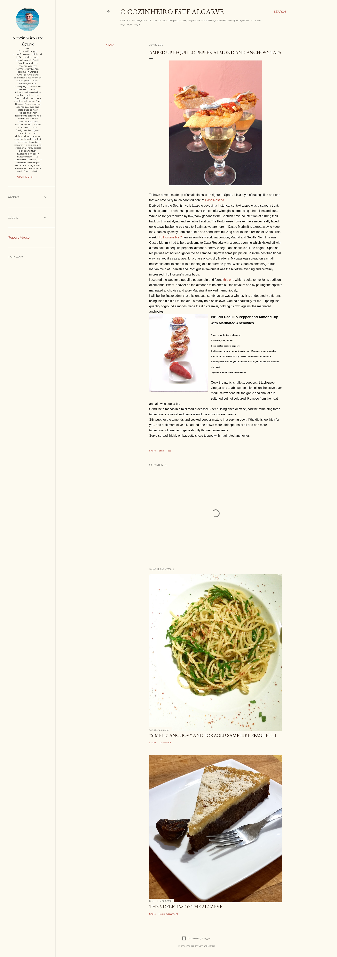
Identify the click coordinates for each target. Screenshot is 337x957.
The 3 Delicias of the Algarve (185, 907)
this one (228, 279)
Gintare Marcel (206, 945)
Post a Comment (168, 913)
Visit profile (27, 177)
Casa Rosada (214, 200)
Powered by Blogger (199, 938)
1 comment (165, 742)
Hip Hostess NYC (169, 237)
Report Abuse (19, 237)
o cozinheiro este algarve (172, 11)
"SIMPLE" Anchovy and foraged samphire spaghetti (212, 735)
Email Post (165, 450)
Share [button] (110, 45)
